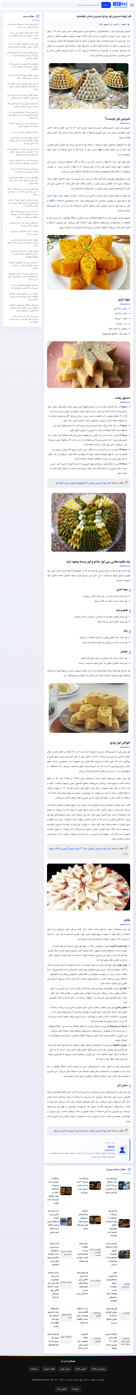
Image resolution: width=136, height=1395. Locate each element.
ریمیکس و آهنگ (98, 1369)
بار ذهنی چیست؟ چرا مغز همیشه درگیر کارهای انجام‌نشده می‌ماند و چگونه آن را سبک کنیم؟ (23, 115)
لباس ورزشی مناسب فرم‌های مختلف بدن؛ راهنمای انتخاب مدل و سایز (22, 26)
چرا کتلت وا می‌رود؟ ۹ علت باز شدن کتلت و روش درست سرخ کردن (24, 170)
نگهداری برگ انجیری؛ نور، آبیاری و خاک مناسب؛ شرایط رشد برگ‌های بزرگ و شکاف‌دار (23, 67)
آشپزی (116, 24)
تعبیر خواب (65, 1369)
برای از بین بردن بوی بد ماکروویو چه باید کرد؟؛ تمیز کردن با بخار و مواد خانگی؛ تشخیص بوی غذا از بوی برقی (22, 152)
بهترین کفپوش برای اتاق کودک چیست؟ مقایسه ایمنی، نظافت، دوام (23, 76)
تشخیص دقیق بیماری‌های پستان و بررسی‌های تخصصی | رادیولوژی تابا (24, 286)
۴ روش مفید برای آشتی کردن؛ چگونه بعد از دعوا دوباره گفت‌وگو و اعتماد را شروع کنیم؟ (22, 86)
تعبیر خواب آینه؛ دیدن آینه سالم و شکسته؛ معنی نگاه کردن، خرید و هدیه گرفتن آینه (23, 319)
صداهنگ (34, 1369)
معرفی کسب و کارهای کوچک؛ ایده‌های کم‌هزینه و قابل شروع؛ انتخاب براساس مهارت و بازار (23, 296)
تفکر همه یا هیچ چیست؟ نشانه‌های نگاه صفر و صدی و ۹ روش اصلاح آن (22, 105)
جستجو (106, 5)
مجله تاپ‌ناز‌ (120, 5)
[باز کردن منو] (132, 5)
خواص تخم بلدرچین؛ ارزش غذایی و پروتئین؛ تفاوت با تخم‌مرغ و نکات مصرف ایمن (22, 243)
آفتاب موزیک (49, 1369)
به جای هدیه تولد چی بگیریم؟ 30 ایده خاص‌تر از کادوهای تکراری (23, 125)
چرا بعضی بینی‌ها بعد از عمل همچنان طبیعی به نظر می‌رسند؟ (24, 224)
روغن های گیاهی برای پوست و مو (25, 132)
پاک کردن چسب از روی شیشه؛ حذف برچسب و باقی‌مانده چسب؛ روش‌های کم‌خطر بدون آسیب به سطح (24, 214)
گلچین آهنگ (81, 1369)
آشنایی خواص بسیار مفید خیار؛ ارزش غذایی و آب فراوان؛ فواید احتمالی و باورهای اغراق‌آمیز (24, 254)
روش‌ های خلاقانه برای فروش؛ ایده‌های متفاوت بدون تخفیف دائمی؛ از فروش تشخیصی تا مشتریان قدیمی (23, 308)
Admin (111, 1147)
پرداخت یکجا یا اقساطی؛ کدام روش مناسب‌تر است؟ (24, 233)
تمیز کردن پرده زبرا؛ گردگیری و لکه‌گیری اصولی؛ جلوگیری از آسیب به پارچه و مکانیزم (23, 265)
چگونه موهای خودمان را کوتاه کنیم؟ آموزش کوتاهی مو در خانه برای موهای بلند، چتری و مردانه (23, 140)
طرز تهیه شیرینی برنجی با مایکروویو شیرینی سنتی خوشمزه (83, 483)
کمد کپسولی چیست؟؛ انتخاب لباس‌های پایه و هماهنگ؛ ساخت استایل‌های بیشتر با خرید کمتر (23, 277)
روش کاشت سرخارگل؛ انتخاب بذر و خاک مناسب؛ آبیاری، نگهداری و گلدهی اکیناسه (23, 45)
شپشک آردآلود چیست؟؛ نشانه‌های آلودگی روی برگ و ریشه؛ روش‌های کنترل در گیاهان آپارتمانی (22, 55)
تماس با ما (61, 1389)
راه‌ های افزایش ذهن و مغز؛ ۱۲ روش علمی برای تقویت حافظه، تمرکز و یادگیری (22, 96)
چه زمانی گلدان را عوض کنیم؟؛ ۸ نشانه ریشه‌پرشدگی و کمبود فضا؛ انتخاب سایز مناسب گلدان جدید (23, 203)
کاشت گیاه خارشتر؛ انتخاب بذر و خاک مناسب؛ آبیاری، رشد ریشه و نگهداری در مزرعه (23, 35)
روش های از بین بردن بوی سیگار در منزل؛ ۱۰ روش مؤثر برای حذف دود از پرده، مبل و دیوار (22, 192)
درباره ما (75, 1389)
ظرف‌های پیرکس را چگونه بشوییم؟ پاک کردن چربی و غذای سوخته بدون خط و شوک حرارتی (23, 180)
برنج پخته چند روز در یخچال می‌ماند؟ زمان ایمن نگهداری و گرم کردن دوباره (23, 162)
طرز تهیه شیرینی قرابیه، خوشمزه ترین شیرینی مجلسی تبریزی (82, 1131)
